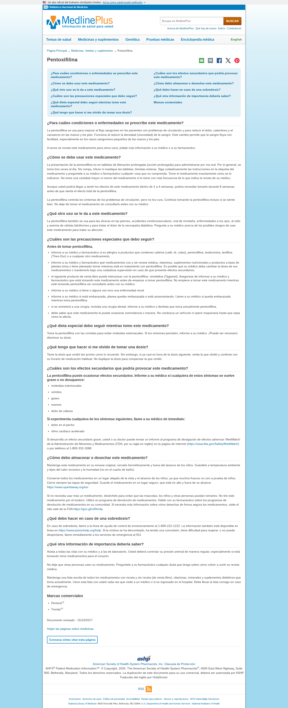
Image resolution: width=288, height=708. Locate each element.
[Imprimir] (210, 60)
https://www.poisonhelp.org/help (80, 530)
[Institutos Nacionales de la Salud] (47, 7)
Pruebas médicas (160, 39)
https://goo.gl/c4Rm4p (88, 509)
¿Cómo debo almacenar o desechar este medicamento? (194, 83)
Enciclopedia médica (197, 39)
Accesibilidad (133, 699)
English (236, 39)
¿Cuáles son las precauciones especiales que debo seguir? (94, 96)
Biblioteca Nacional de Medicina (69, 7)
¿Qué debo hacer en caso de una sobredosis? (187, 89)
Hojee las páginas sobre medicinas (70, 628)
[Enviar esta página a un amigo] (202, 60)
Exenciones (75, 699)
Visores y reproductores (176, 699)
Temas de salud (58, 39)
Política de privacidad (114, 699)
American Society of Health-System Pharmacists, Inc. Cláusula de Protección (144, 664)
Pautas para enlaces (151, 699)
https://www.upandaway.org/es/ (67, 487)
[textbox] (192, 21)
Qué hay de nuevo (206, 28)
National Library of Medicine (82, 703)
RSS (141, 689)
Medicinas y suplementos (98, 39)
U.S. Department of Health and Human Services (165, 703)
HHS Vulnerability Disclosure (204, 699)
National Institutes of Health (206, 703)
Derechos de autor (92, 699)
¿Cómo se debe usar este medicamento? (80, 83)
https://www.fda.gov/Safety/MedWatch (213, 444)
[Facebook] (219, 60)
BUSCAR (232, 21)
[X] (228, 60)
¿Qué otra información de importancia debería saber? (192, 96)
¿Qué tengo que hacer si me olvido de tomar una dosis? (91, 112)
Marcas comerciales (168, 102)
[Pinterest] (237, 60)
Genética (132, 39)
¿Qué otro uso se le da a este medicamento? (83, 89)
